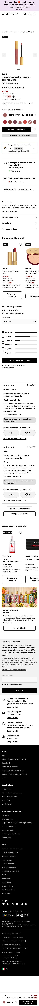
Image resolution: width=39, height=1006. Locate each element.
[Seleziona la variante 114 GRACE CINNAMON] (30, 122)
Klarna (4, 105)
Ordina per (6, 317)
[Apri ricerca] (25, 13)
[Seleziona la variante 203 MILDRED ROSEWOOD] (35, 122)
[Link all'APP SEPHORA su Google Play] (8, 915)
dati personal (19, 660)
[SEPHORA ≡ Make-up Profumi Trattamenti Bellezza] (12, 14)
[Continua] (35, 55)
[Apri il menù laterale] (3, 13)
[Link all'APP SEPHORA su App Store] (22, 915)
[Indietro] (4, 55)
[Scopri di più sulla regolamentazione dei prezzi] (13, 96)
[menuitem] (29, 13)
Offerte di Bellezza (7, 923)
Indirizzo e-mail (7, 676)
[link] (19, 360)
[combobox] (19, 321)
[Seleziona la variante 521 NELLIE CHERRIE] (10, 122)
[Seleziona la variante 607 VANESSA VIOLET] (15, 122)
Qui (3, 925)
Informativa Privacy (22, 658)
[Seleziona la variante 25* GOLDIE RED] (5, 122)
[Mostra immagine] (19, 53)
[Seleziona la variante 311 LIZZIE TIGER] (25, 122)
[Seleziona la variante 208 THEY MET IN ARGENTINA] (20, 122)
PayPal (29, 103)
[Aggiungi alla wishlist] (20, 244)
